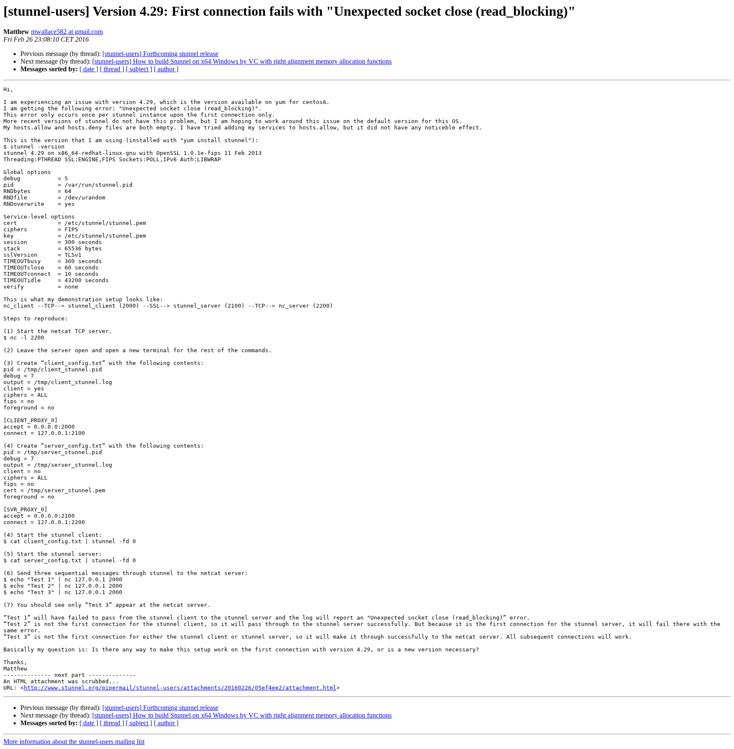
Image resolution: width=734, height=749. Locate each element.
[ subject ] (139, 69)
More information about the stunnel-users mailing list (73, 741)
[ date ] (88, 69)
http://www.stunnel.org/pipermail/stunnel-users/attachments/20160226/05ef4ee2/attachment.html (180, 687)
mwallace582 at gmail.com (67, 31)
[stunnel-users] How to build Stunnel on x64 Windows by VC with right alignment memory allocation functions (242, 61)
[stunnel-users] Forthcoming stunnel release (160, 53)
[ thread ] (112, 69)
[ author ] (166, 69)
